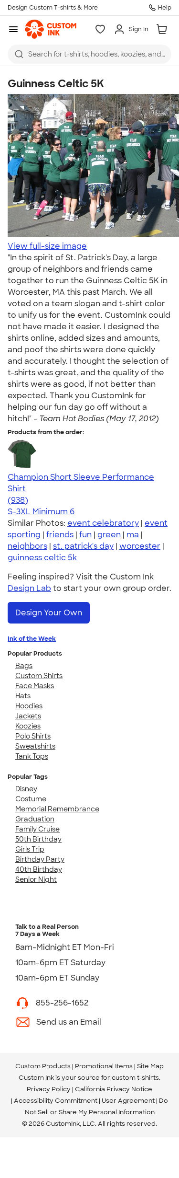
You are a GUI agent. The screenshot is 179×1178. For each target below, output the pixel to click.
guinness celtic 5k (42, 558)
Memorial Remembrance (57, 809)
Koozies (28, 726)
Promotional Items (104, 1066)
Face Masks (34, 685)
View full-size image (47, 246)
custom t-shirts (135, 1078)
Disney (26, 789)
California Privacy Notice (113, 1089)
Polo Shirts (33, 736)
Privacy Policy (49, 1089)
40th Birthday (38, 869)
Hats (23, 696)
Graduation (34, 819)
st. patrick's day (83, 546)
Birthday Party (39, 859)
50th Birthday (38, 839)
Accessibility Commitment (55, 1101)
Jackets (28, 716)
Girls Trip (29, 849)
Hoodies (28, 706)
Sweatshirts (35, 746)
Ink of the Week (32, 639)
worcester (139, 546)
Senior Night (36, 879)
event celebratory (103, 523)
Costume (30, 799)
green (109, 535)
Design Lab (29, 588)
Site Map (150, 1066)
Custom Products (43, 1066)
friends (60, 535)
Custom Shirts (39, 675)
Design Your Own (48, 613)
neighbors (27, 546)
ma (132, 535)
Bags (23, 665)
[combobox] (89, 54)
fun (85, 535)
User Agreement (128, 1101)
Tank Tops (31, 756)
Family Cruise (37, 829)
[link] (50, 29)
